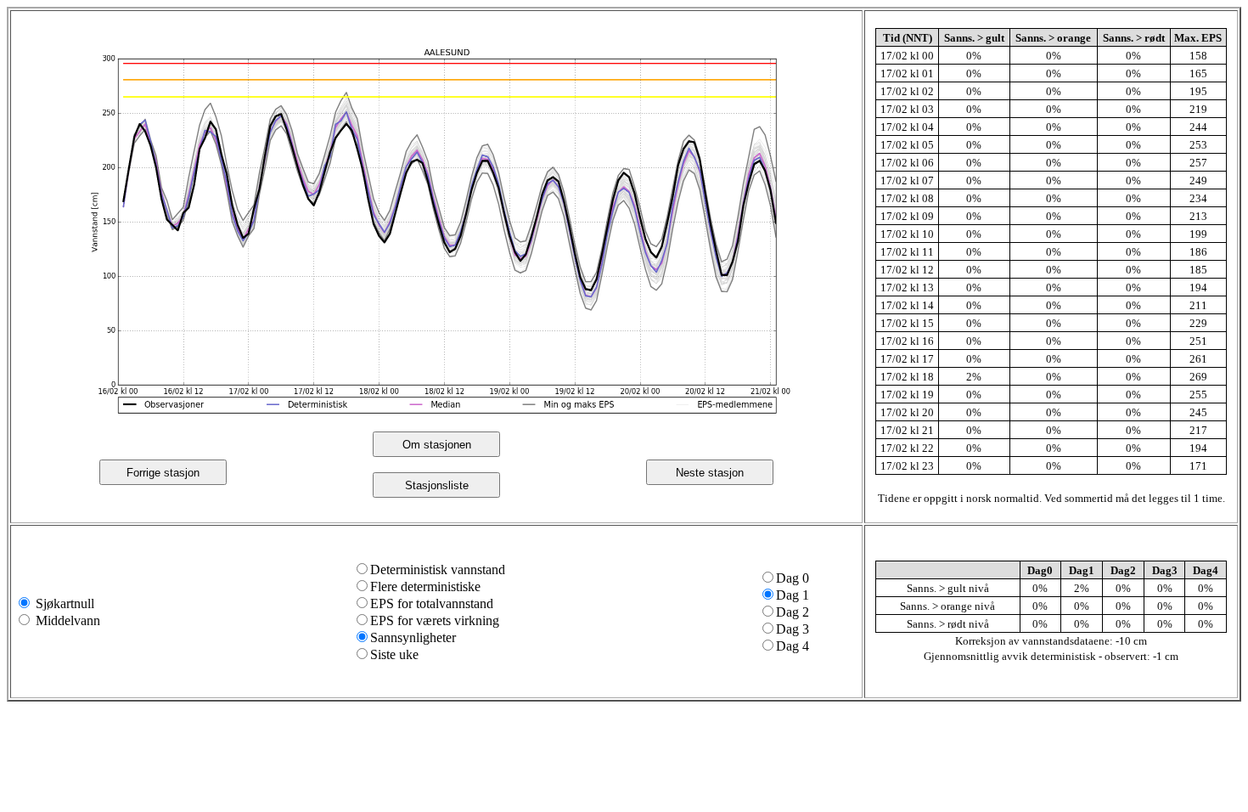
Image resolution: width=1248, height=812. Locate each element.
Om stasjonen (436, 444)
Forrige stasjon (163, 472)
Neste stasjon (710, 472)
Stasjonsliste (437, 485)
